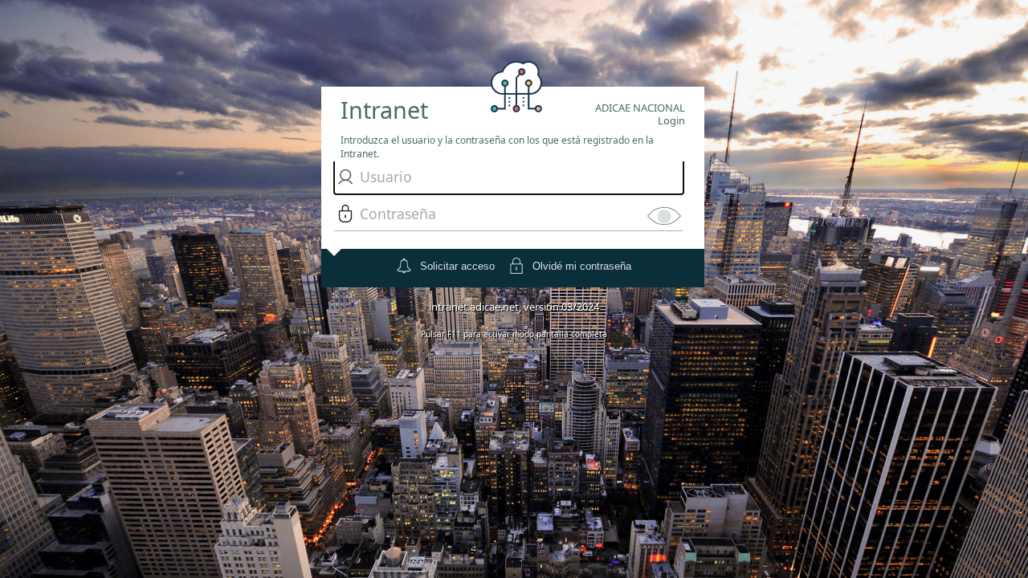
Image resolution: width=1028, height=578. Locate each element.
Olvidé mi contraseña (581, 266)
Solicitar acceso (457, 266)
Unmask (664, 216)
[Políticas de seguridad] (331, 241)
